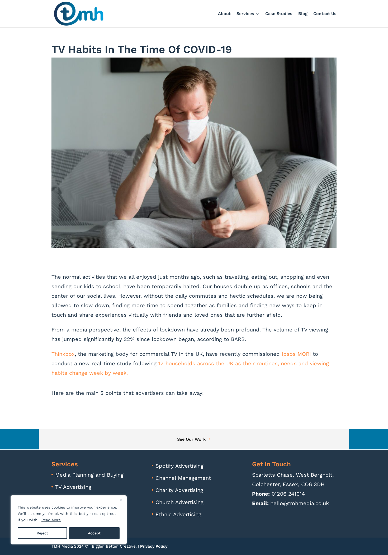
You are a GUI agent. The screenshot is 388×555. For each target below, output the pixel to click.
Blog (302, 14)
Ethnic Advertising (178, 514)
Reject (42, 533)
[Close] (121, 500)
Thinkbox (63, 354)
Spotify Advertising (179, 466)
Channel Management (183, 478)
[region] (69, 519)
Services (245, 14)
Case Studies (278, 14)
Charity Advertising (179, 490)
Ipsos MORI (296, 354)
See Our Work (191, 439)
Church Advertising (179, 502)
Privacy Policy (153, 546)
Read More (51, 520)
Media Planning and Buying (89, 475)
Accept (94, 533)
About (224, 14)
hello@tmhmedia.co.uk (299, 503)
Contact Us (325, 14)
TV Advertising (73, 487)
